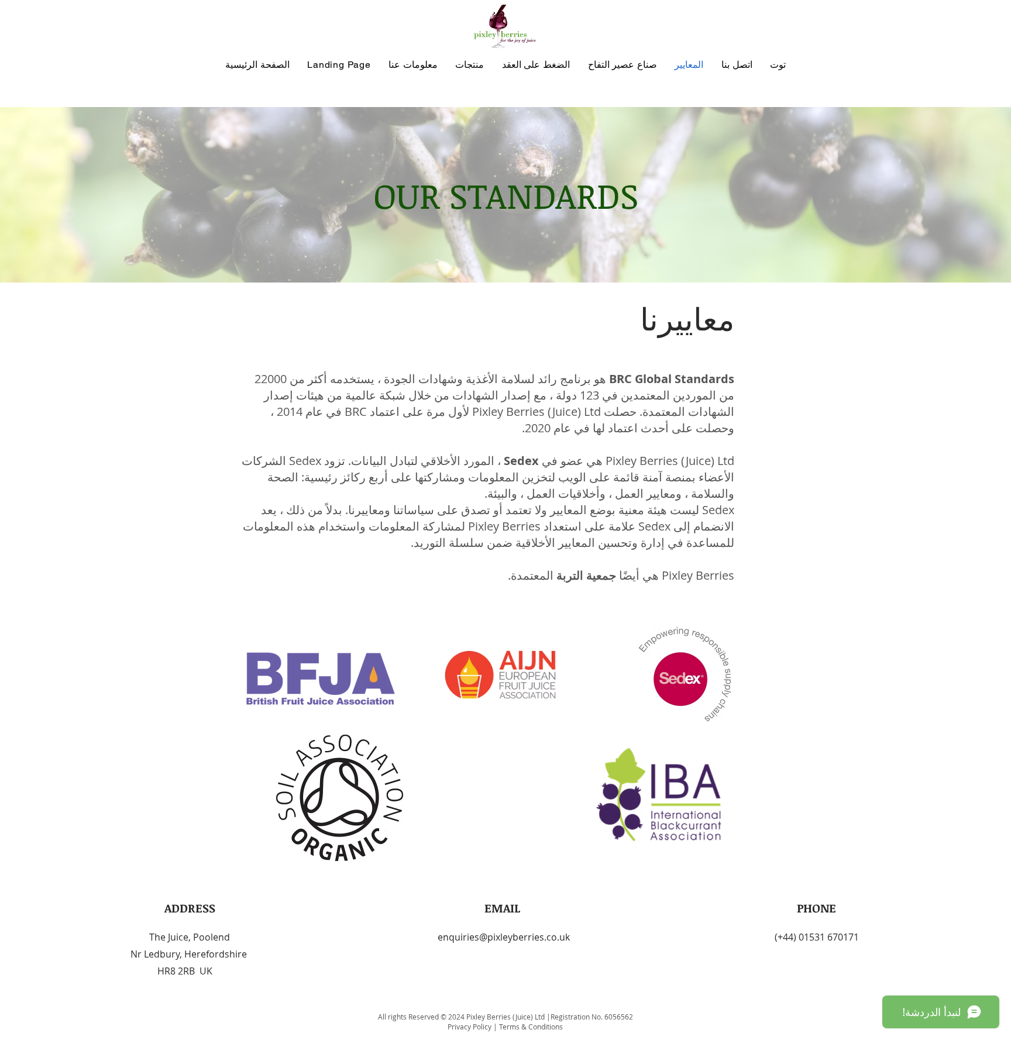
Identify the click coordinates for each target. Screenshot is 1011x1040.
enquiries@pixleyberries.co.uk (504, 937)
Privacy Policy (470, 1026)
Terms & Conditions (531, 1026)
